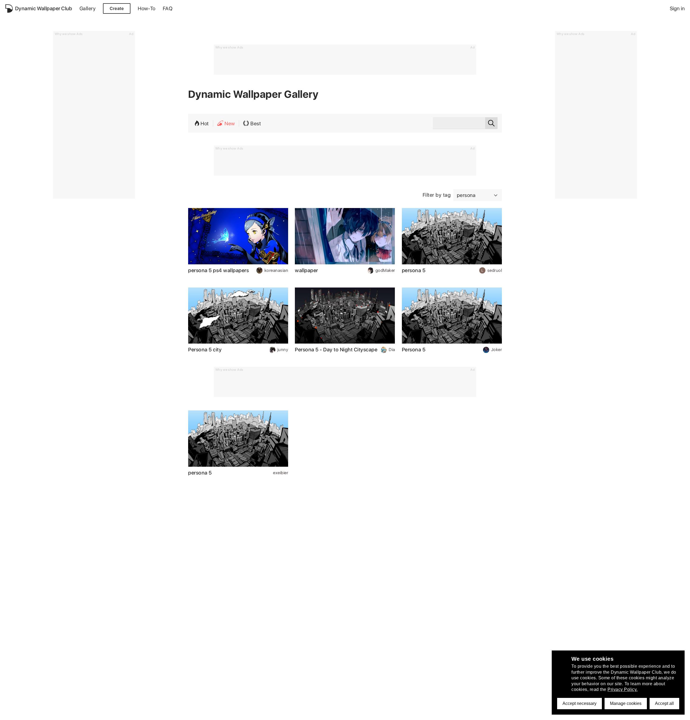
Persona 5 (414, 350)
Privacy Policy (36, 712)
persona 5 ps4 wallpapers (218, 270)
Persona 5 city (205, 350)
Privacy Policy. (623, 689)
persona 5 (414, 270)
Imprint (140, 712)
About (11, 712)
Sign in (677, 8)
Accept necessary (579, 703)
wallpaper (306, 270)
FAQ (167, 8)
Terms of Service (71, 712)
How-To (147, 8)
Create (117, 8)
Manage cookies (625, 703)
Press (157, 712)
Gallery (88, 8)
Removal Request (110, 712)
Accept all (664, 703)
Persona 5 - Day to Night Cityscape (336, 350)
